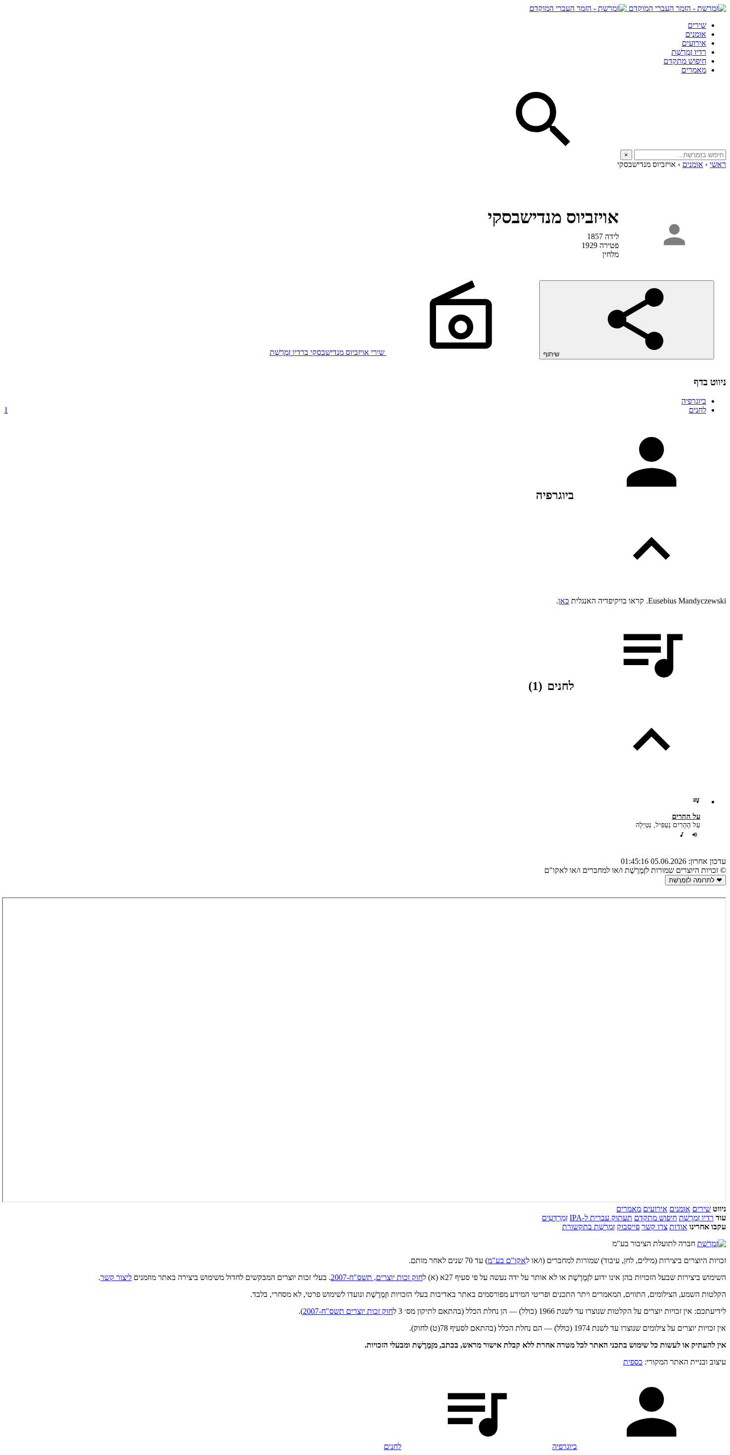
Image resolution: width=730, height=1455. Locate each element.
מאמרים (693, 70)
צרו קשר (654, 1226)
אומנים (695, 34)
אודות (678, 1226)
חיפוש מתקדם (684, 61)
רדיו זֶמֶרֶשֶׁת (696, 1217)
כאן (563, 601)
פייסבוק (628, 1226)
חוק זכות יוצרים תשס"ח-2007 (348, 1311)
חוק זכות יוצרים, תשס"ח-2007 (377, 1277)
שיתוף (552, 354)
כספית (633, 1362)
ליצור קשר (116, 1277)
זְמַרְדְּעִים (555, 1217)
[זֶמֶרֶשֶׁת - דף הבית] (711, 1243)
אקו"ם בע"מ (507, 1260)
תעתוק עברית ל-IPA (601, 1217)
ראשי (718, 164)
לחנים (355, 410)
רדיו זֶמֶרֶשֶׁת (688, 52)
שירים (697, 25)
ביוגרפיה (693, 401)
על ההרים (686, 816)
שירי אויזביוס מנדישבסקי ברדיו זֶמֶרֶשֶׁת (328, 352)
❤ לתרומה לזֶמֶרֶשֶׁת (695, 880)
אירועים (694, 43)
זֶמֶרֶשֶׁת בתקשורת (588, 1226)
